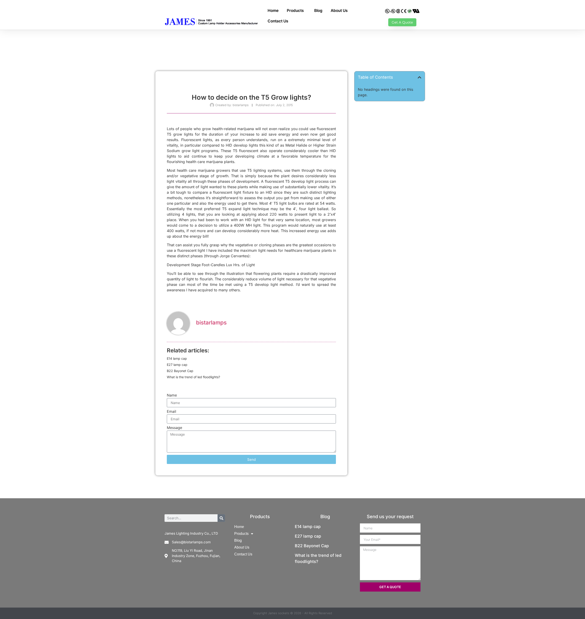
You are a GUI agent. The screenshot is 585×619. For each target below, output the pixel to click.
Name (172, 395)
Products (295, 10)
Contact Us (278, 21)
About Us (339, 10)
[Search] (221, 518)
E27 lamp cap (177, 365)
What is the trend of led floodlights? (193, 377)
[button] (419, 77)
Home (273, 10)
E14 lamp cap (177, 358)
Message (174, 428)
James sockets (278, 613)
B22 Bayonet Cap (180, 371)
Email (171, 412)
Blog (318, 10)
